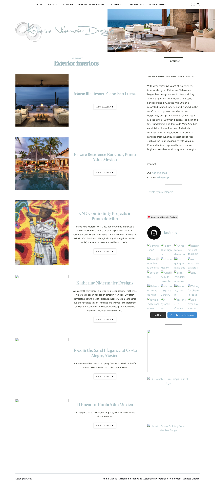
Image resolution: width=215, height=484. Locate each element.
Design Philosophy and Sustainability (84, 4)
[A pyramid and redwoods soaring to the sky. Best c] (167, 303)
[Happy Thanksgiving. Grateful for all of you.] (167, 249)
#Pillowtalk (137, 4)
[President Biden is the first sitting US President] (153, 263)
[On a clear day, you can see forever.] (194, 303)
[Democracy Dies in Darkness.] (180, 290)
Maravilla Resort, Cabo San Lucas (105, 94)
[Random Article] (193, 4)
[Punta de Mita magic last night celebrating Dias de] (167, 276)
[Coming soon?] (153, 249)
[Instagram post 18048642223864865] (194, 249)
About (51, 4)
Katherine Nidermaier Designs (104, 283)
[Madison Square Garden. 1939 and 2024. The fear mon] (167, 290)
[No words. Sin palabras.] (194, 263)
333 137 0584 (159, 173)
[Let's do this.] (153, 276)
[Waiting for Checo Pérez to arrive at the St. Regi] (194, 290)
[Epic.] (194, 276)
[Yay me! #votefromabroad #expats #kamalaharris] (153, 303)
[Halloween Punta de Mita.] (153, 290)
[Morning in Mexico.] (167, 263)
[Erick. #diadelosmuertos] (180, 276)
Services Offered (158, 4)
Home (39, 4)
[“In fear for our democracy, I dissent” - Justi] (180, 249)
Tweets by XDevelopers (160, 191)
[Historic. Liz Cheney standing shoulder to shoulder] (180, 303)
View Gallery (103, 106)
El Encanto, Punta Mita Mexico (104, 404)
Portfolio (116, 4)
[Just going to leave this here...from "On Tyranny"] (180, 263)
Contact (174, 60)
